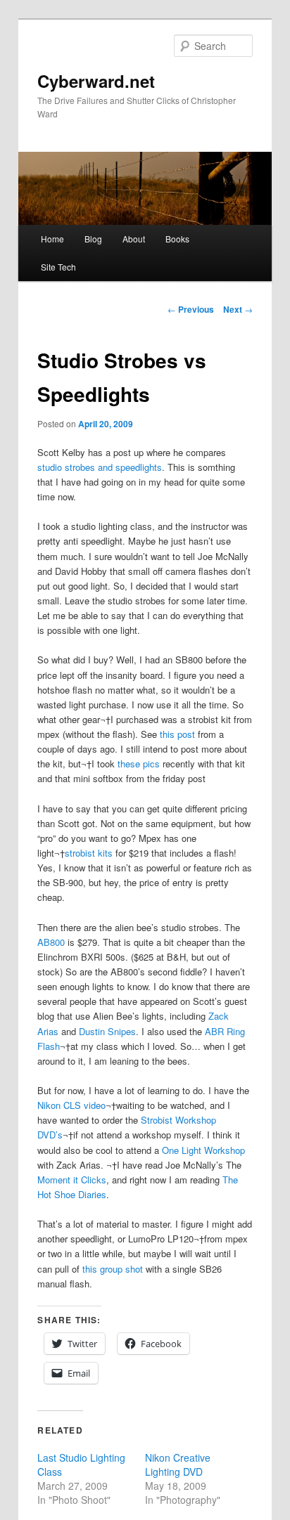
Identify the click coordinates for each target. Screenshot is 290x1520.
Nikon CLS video (71, 1105)
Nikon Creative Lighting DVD (177, 1464)
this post (177, 734)
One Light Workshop (203, 1150)
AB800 (51, 942)
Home (52, 239)
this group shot (112, 1268)
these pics (139, 763)
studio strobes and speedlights (99, 467)
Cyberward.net (96, 81)
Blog (93, 239)
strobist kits (89, 852)
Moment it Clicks (71, 1179)
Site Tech (58, 267)
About (133, 239)
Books (177, 239)
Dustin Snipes (107, 1031)
